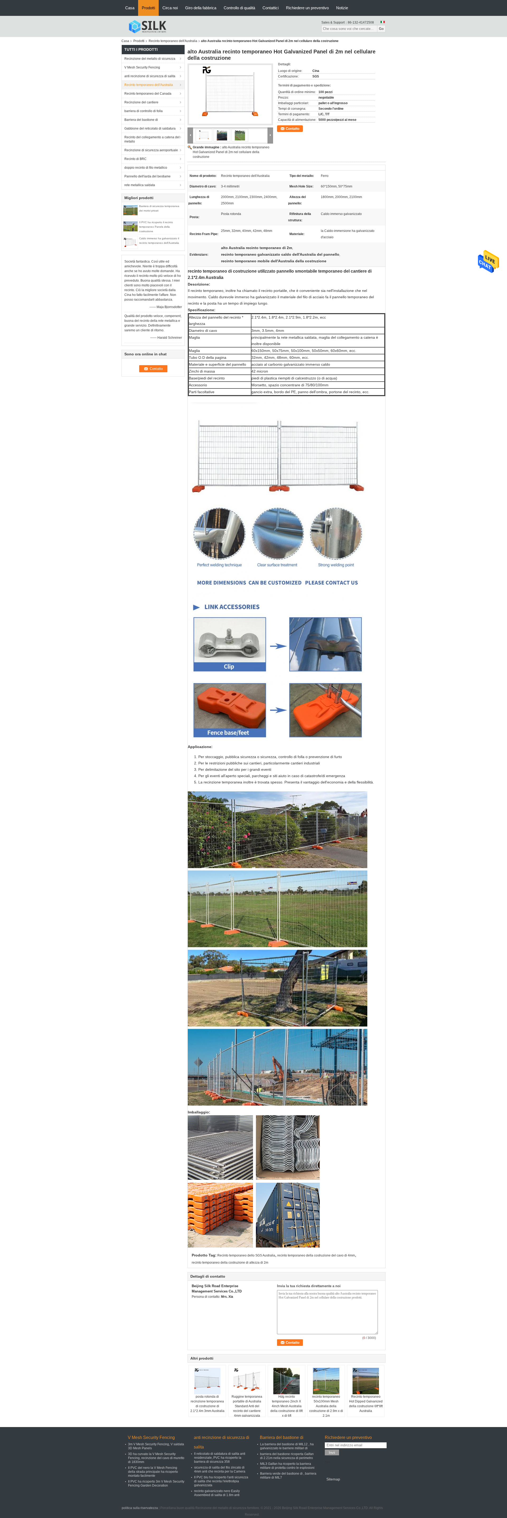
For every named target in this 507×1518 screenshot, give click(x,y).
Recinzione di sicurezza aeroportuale (151, 150)
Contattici (270, 8)
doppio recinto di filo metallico (145, 167)
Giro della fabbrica (200, 8)
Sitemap (333, 1479)
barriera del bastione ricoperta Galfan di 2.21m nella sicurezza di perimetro (287, 1456)
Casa (129, 8)
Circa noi (170, 8)
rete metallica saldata (139, 185)
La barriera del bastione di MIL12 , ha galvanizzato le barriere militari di (287, 1446)
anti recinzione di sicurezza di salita (149, 76)
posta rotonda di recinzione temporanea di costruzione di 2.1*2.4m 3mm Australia (207, 1404)
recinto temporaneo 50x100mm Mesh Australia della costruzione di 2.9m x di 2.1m (326, 1406)
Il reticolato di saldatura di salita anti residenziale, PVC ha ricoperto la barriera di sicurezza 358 (219, 1458)
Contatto (292, 129)
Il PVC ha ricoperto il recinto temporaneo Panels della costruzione (156, 227)
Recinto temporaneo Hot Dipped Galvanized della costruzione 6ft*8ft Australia (366, 1404)
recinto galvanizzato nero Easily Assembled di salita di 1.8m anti (217, 1493)
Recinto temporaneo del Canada (147, 93)
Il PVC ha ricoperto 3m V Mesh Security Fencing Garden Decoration (156, 1483)
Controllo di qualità (239, 8)
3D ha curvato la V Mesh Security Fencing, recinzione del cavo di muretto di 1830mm (156, 1458)
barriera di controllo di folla (143, 111)
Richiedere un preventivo (307, 8)
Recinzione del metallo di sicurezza (149, 59)
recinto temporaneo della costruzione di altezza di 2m (230, 1262)
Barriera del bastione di (141, 120)
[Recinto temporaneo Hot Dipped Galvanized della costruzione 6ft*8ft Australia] (365, 1381)
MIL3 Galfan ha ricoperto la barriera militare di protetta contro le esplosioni (287, 1466)
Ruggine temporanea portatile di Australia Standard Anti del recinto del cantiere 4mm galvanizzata (247, 1406)
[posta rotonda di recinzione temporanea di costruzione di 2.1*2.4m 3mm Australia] (207, 1381)
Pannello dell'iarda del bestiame (147, 176)
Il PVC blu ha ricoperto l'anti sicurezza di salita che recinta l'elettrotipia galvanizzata (221, 1481)
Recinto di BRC (135, 159)
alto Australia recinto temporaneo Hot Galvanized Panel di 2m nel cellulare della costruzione (231, 152)
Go (381, 29)
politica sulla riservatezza (140, 1508)
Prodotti (148, 8)
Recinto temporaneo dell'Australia (173, 41)
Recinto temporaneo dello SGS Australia (246, 1255)
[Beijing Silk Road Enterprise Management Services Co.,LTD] (147, 26)
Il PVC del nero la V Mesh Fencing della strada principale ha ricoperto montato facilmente (153, 1472)
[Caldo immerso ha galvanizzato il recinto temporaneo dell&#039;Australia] (130, 242)
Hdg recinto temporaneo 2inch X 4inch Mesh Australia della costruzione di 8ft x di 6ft (286, 1406)
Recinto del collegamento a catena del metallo (152, 139)
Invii (332, 1453)
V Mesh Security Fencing (142, 67)
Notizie (342, 8)
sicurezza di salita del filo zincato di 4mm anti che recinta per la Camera (219, 1469)
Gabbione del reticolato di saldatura (150, 128)
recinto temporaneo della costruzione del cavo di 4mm (316, 1255)
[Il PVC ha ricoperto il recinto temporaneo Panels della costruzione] (130, 226)
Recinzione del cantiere (141, 102)
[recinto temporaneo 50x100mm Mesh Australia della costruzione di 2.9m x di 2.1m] (326, 1381)
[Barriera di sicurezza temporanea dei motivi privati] (130, 210)
